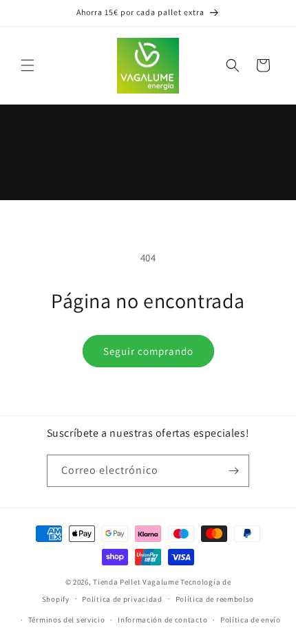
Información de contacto (162, 619)
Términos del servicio (66, 619)
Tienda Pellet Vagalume (135, 582)
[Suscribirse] (233, 471)
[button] (27, 65)
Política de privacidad (122, 599)
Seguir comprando (148, 351)
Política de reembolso (215, 599)
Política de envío (250, 619)
